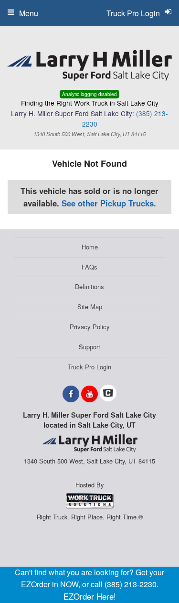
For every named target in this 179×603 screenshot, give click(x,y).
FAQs (89, 266)
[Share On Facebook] (71, 393)
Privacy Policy (90, 326)
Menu (28, 13)
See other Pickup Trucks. (109, 203)
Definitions (89, 286)
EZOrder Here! (89, 596)
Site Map (89, 306)
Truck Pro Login (89, 366)
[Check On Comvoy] (108, 393)
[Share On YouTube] (89, 393)
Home (90, 246)
